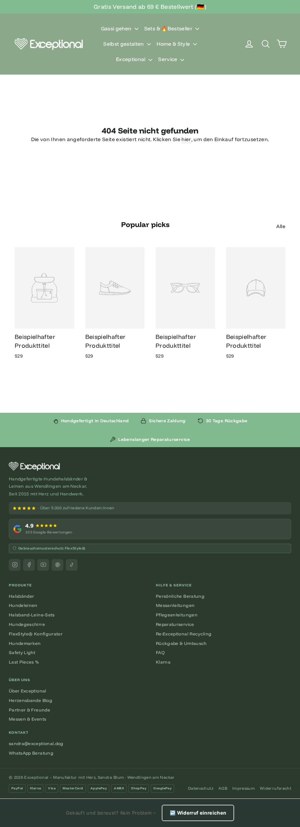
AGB (222, 788)
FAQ (160, 652)
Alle (280, 226)
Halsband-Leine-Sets (32, 615)
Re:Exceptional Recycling (183, 634)
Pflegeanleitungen (177, 615)
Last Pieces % (24, 662)
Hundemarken (25, 643)
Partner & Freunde (29, 710)
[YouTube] (43, 565)
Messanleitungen (175, 605)
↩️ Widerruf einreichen (198, 813)
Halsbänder (21, 596)
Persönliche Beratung (180, 596)
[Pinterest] (57, 565)
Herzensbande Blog (30, 700)
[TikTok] (72, 565)
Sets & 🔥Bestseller (169, 28)
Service (168, 59)
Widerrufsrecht (275, 788)
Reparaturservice (175, 624)
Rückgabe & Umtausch (181, 643)
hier (186, 139)
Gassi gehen (117, 28)
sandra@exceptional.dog (36, 743)
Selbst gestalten (124, 44)
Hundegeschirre (27, 624)
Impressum (243, 788)
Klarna (163, 662)
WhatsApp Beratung (31, 753)
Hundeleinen (23, 605)
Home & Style (174, 44)
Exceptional (131, 59)
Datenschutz (200, 788)
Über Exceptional (27, 691)
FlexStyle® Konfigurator (36, 634)
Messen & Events (27, 719)
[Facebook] (29, 565)
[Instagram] (14, 565)
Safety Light (22, 652)
